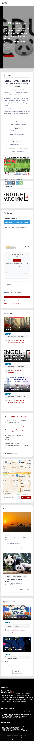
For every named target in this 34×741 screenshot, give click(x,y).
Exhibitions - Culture (10, 615)
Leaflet (18, 494)
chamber (25, 430)
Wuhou (23, 28)
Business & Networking (19, 23)
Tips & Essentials (17, 576)
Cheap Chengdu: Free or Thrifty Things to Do (12, 728)
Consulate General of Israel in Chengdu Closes (13, 729)
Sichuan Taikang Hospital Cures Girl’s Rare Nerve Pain (14, 730)
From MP (7, 647)
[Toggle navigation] (21, 3)
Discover (8, 576)
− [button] (5, 465)
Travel (25, 576)
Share (8, 51)
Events (10, 28)
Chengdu (7, 431)
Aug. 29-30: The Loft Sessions (13, 649)
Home (5, 28)
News (7, 535)
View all (17, 672)
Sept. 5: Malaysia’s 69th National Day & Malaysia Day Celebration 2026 (17, 388)
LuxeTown (13, 662)
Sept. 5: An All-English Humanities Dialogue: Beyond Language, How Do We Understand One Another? (16, 357)
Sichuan (19, 28)
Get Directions (26, 497)
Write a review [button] (9, 56)
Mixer (13, 431)
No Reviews (16, 45)
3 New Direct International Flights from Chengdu (17, 539)
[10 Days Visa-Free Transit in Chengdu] (17, 563)
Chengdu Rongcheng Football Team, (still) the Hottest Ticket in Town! (17, 712)
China (14, 28)
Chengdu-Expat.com (13, 735)
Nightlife (14, 647)
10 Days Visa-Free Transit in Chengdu (14, 580)
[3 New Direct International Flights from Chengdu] (17, 522)
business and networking (16, 430)
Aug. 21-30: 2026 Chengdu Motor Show (16, 617)
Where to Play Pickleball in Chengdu (19, 716)
